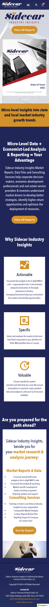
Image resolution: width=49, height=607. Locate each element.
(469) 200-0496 (16, 599)
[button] (28, 5)
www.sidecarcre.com (24, 602)
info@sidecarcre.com (31, 599)
